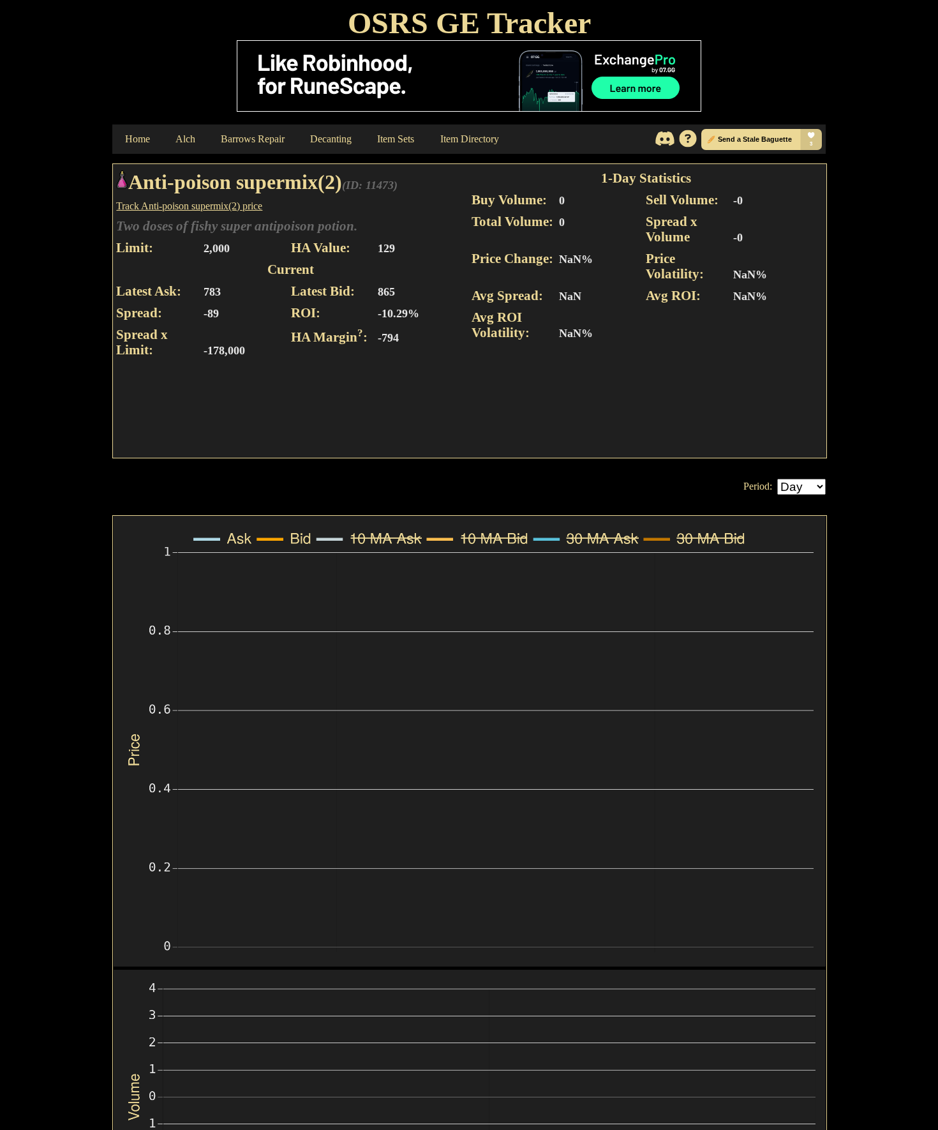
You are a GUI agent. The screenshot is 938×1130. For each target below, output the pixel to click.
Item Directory (469, 138)
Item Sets (395, 138)
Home (137, 138)
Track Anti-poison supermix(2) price (189, 205)
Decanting (331, 138)
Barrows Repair (253, 138)
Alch (185, 138)
